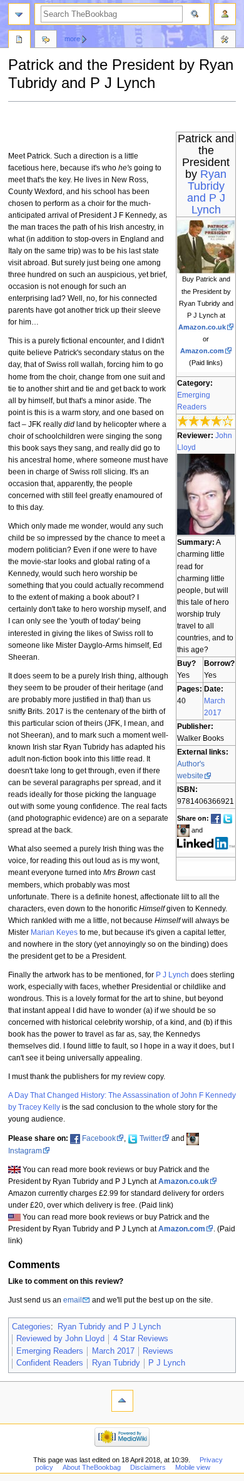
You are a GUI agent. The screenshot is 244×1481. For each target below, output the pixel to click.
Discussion (45, 41)
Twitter (150, 1138)
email (72, 1300)
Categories (31, 1326)
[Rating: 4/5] (205, 420)
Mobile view (192, 1467)
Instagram (25, 1150)
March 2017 (113, 1351)
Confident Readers (49, 1363)
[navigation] (19, 14)
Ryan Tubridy (116, 1363)
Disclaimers (148, 1467)
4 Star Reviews (140, 1338)
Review (19, 41)
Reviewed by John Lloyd (60, 1338)
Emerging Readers (49, 1351)
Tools (224, 41)
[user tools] (225, 14)
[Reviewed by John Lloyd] (206, 493)
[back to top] (122, 1401)
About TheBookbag (92, 1467)
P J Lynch (172, 974)
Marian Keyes (54, 932)
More (72, 38)
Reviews (158, 1351)
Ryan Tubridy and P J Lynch (207, 192)
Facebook (99, 1138)
